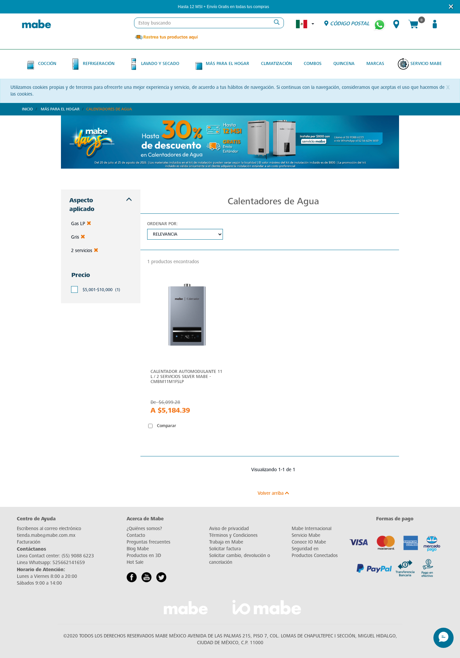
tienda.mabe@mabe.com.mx (46, 535)
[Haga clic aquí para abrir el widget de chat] (443, 638)
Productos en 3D (144, 555)
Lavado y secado (160, 63)
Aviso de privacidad (229, 528)
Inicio (27, 109)
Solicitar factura (225, 548)
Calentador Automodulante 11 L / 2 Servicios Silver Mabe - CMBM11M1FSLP (186, 376)
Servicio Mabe (426, 63)
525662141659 (69, 562)
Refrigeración (98, 63)
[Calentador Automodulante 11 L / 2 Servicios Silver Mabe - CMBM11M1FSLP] (187, 316)
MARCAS (375, 63)
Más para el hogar (227, 63)
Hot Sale (135, 562)
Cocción (47, 63)
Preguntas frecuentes (148, 542)
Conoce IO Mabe (309, 542)
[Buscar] (277, 23)
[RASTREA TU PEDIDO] (166, 36)
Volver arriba (271, 493)
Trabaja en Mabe (226, 542)
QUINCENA (344, 63)
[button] (278, 7)
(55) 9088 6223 (78, 555)
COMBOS (313, 63)
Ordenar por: (162, 223)
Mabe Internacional (311, 528)
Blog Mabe (138, 548)
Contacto (136, 535)
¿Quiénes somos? (144, 528)
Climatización (276, 63)
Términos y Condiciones (233, 535)
